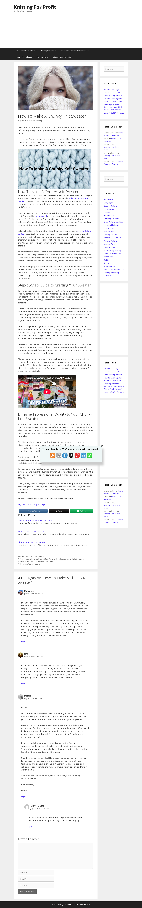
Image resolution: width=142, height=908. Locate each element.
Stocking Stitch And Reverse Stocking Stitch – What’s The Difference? (114, 107)
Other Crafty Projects (112, 253)
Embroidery (109, 215)
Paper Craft (108, 257)
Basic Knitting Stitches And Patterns (73, 51)
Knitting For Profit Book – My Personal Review (32, 57)
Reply (23, 641)
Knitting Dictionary (47, 51)
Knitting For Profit (35, 7)
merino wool (41, 216)
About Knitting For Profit (62, 57)
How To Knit (25, 556)
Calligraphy (108, 203)
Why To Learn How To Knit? (31, 531)
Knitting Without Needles (30, 564)
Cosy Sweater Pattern (28, 559)
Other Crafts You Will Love (25, 51)
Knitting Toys (109, 244)
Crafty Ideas (109, 209)
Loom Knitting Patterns (113, 95)
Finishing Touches (111, 218)
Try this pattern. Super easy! (31, 504)
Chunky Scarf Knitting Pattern (32, 542)
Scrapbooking (109, 266)
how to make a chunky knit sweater (70, 559)
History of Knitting (111, 225)
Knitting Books (110, 231)
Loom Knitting (109, 247)
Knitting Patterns (37, 556)
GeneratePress (84, 905)
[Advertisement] (71, 32)
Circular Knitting (110, 206)
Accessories (108, 199)
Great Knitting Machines (113, 222)
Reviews (107, 263)
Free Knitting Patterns (47, 559)
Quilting (107, 260)
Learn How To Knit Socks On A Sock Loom (36, 561)
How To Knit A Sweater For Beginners (35, 520)
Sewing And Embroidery (114, 269)
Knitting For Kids (110, 234)
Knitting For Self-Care (112, 237)
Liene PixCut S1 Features (114, 113)
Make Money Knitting (112, 250)
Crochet (107, 212)
